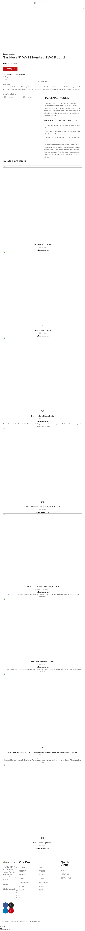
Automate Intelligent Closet (42, 661)
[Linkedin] (5, 911)
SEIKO (41, 878)
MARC (21, 890)
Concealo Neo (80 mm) (42, 843)
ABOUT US (65, 874)
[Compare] (42, 239)
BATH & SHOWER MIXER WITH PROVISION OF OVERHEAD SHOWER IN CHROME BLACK (42, 752)
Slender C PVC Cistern (42, 244)
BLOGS (63, 870)
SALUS (41, 875)
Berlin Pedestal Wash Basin (42, 416)
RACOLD (42, 871)
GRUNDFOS (23, 882)
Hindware (15, 77)
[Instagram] (11, 905)
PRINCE (41, 867)
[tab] (43, 82)
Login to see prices (10, 63)
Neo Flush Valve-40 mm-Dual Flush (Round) (42, 507)
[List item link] (10, 894)
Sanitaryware (23, 77)
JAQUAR (22, 886)
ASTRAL (22, 867)
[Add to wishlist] (82, 10)
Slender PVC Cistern (42, 330)
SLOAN (41, 886)
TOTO (41, 890)
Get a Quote (10, 69)
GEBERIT (22, 871)
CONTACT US (66, 878)
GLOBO (22, 875)
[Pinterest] (11, 911)
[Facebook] (5, 905)
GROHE (22, 878)
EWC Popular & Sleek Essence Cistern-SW (42, 586)
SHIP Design (43, 882)
